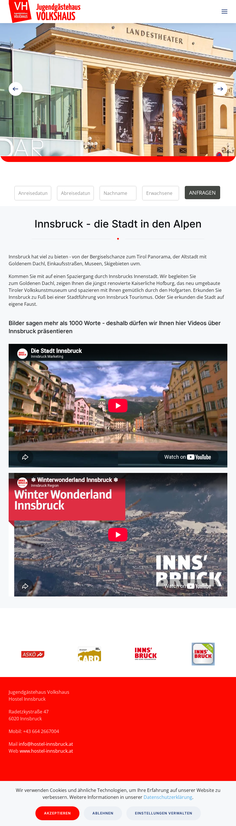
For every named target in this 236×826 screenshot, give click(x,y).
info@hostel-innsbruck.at (46, 744)
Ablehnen (102, 813)
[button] (224, 11)
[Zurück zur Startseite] (74, 11)
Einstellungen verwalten (163, 813)
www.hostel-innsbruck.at (46, 751)
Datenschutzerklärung (168, 797)
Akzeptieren (57, 813)
